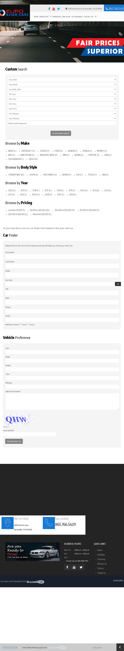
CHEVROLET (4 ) (28, 151)
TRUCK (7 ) (92, 174)
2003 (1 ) (72, 194)
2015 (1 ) (71, 190)
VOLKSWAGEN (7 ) (16, 159)
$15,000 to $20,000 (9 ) (89, 210)
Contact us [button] (88, 17)
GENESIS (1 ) (72, 151)
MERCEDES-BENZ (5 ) (48, 155)
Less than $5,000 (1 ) (16, 210)
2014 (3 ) (83, 190)
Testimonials (77, 17)
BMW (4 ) (12, 151)
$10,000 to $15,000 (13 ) (64, 210)
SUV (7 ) (79, 174)
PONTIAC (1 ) (94, 155)
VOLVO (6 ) (33, 159)
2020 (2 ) (12, 190)
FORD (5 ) (58, 151)
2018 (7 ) (36, 190)
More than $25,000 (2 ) (42, 214)
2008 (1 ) (48, 194)
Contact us (101, 573)
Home (36, 17)
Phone (31, 324)
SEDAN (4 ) (66, 174)
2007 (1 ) (60, 194)
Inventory (44, 17)
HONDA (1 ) (87, 151)
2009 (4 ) (35, 194)
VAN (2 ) (105, 174)
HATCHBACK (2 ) (50, 174)
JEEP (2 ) (11, 155)
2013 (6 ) (95, 190)
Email (24, 324)
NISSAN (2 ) (79, 155)
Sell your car (102, 563)
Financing (56, 17)
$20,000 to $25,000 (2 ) (18, 214)
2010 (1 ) (23, 194)
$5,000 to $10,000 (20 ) (40, 210)
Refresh (6, 427)
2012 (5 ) (107, 190)
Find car (100, 568)
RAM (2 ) (108, 155)
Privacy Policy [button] (118, 580)
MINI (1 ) (65, 155)
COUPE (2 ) (33, 174)
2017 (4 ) (48, 190)
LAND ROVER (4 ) (27, 155)
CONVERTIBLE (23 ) (16, 174)
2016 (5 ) (60, 190)
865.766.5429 (65, 524)
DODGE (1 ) (45, 151)
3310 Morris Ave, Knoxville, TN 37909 (84, 8)
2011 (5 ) (11, 194)
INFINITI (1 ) (102, 151)
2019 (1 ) (24, 190)
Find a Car (66, 17)
